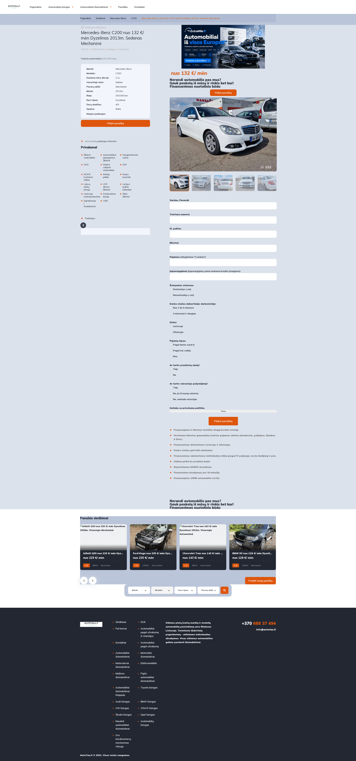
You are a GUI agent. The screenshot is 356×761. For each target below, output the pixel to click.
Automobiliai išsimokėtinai (94, 7)
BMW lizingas (148, 701)
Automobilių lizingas (59, 7)
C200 (134, 18)
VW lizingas (122, 708)
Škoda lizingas (124, 714)
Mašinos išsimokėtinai (123, 675)
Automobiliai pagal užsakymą (150, 644)
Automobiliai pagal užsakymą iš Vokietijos (150, 632)
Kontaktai (139, 7)
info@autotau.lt (266, 629)
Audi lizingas (123, 701)
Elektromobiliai (149, 663)
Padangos (90, 218)
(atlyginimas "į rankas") (188, 257)
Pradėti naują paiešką (260, 580)
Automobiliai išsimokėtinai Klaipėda (123, 691)
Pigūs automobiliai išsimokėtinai (148, 677)
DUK (143, 622)
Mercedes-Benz (118, 18)
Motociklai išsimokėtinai (148, 654)
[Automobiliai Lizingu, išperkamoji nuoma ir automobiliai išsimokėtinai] (14, 7)
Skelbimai (100, 18)
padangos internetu (107, 141)
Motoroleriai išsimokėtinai (123, 665)
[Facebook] (83, 225)
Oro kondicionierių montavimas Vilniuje (123, 741)
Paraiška (123, 7)
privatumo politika (193, 408)
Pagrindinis (35, 7)
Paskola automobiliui (91, 58)
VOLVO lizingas (149, 708)
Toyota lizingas (149, 687)
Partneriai (121, 628)
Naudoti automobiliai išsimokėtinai (123, 725)
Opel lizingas (148, 714)
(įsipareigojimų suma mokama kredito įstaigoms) (205, 271)
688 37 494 (259, 623)
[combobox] (139, 590)
